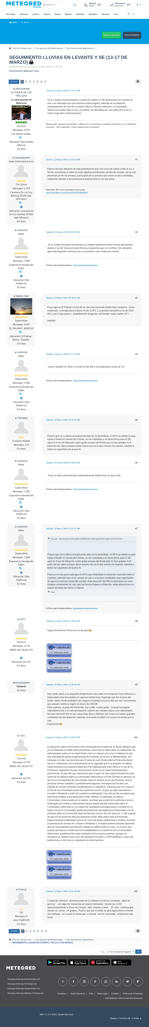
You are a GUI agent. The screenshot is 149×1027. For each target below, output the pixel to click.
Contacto (62, 993)
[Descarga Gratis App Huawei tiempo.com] (100, 962)
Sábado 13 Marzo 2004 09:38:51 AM (63, 298)
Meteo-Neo (22, 296)
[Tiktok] (95, 981)
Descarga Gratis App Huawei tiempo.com (24, 989)
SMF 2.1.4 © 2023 (48, 1014)
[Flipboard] (138, 981)
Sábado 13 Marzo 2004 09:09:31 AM (63, 232)
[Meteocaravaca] (21, 207)
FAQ (91, 993)
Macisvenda (23, 88)
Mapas (68, 14)
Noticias (24, 14)
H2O (22, 619)
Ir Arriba (14, 931)
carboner (22, 230)
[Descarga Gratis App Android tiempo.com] (57, 962)
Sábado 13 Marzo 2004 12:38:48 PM (63, 684)
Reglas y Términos (119, 1018)
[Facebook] (73, 981)
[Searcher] (75, 5)
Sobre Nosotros (78, 993)
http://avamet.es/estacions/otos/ (85, 265)
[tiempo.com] (23, 4)
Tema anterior (16, 71)
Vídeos (36, 14)
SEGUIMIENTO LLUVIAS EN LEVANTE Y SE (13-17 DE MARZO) (68, 60)
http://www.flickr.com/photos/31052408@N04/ (67, 192)
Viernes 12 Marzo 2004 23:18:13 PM (63, 159)
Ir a (102, 952)
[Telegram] (127, 981)
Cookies (115, 993)
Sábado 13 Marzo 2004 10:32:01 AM (63, 420)
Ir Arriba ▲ (137, 1018)
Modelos (93, 14)
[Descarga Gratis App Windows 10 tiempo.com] (121, 962)
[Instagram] (84, 981)
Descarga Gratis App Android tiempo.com (24, 979)
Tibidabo (23, 418)
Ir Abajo (14, 81)
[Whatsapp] (105, 981)
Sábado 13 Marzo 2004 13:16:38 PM (63, 891)
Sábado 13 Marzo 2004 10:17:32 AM (63, 354)
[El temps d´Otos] (21, 276)
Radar (58, 14)
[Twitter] (63, 981)
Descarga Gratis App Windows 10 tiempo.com (26, 993)
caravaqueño (22, 157)
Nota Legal (102, 993)
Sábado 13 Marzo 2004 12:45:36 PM (63, 737)
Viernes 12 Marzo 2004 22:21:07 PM (63, 90)
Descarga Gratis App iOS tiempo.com (22, 984)
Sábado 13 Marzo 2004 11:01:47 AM (63, 528)
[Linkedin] (116, 981)
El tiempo (11, 14)
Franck (22, 889)
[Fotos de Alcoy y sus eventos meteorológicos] (21, 658)
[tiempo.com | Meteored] (21, 967)
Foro (116, 14)
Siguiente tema (31, 71)
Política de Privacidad (133, 993)
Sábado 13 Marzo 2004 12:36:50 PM (63, 621)
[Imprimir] (137, 81)
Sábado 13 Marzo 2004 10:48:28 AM (63, 462)
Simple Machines (65, 1014)
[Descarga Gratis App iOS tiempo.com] (78, 962)
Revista (105, 14)
